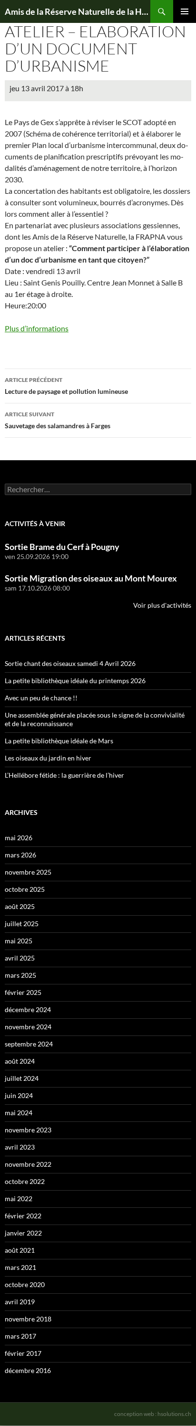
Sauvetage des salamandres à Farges (57, 420)
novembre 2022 (28, 1164)
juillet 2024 (22, 1078)
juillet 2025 (22, 923)
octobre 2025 (25, 889)
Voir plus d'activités (162, 605)
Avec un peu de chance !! (41, 698)
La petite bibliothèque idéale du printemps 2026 (75, 680)
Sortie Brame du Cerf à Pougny (62, 546)
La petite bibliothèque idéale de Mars (59, 741)
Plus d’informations (37, 328)
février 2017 (23, 1353)
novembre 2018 (28, 1319)
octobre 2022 (25, 1181)
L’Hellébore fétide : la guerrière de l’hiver (64, 775)
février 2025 (23, 992)
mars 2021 (20, 1267)
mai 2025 (18, 941)
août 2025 (20, 906)
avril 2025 (20, 958)
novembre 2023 (28, 1130)
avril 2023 (20, 1147)
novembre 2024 (28, 1027)
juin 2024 (19, 1095)
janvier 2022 (23, 1233)
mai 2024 (18, 1113)
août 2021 (20, 1250)
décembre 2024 (28, 1009)
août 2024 (20, 1061)
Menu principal (184, 11)
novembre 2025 (28, 872)
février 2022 (23, 1216)
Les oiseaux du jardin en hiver (48, 758)
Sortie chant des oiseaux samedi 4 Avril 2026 (70, 663)
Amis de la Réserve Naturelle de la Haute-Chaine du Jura (77, 11)
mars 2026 (20, 855)
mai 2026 (18, 838)
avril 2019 (20, 1302)
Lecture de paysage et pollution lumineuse (66, 385)
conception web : (152, 1413)
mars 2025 (20, 975)
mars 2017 (20, 1336)
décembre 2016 (28, 1370)
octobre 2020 (25, 1284)
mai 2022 (18, 1198)
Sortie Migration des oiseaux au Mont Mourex (91, 578)
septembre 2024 (29, 1044)
